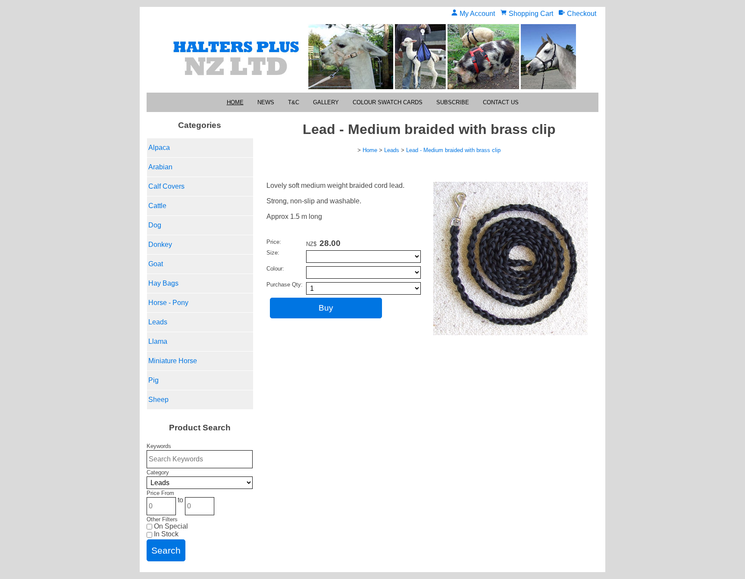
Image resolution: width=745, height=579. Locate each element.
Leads (157, 322)
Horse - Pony (168, 302)
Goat (155, 264)
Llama (157, 341)
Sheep (158, 399)
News (265, 102)
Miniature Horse (172, 360)
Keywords (159, 446)
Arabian (160, 167)
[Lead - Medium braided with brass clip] (510, 332)
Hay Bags (163, 283)
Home (235, 102)
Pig (153, 380)
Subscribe (452, 102)
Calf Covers (166, 186)
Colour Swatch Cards (388, 102)
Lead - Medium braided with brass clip (453, 150)
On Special (170, 526)
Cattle (157, 205)
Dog (154, 225)
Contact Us (501, 102)
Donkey (160, 244)
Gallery (326, 102)
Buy (326, 307)
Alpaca (159, 147)
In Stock (165, 534)
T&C (293, 102)
